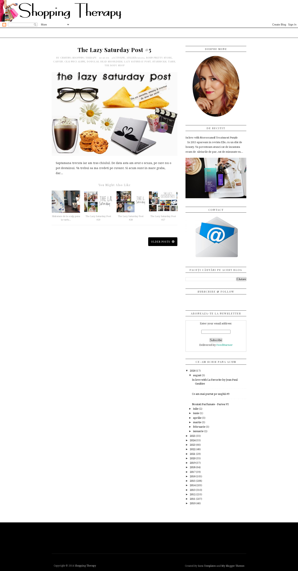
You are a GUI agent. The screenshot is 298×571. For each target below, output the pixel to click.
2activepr (118, 57)
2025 (193, 435)
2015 (193, 480)
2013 (193, 489)
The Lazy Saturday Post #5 (114, 49)
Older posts (161, 241)
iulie (196, 408)
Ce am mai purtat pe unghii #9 (210, 393)
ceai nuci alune (74, 61)
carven (58, 61)
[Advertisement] (150, 537)
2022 (193, 449)
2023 (193, 444)
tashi (171, 61)
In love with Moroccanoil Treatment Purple (211, 137)
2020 (193, 458)
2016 (193, 476)
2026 (193, 370)
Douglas (93, 61)
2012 (193, 494)
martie (197, 422)
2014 (193, 485)
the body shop (115, 65)
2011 (193, 498)
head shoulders (111, 61)
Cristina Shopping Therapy (79, 57)
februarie (199, 426)
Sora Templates (207, 566)
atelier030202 (135, 57)
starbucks (159, 61)
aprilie (197, 417)
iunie (196, 413)
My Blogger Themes (232, 566)
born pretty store (159, 57)
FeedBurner (224, 344)
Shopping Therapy (85, 565)
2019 (193, 462)
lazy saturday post (137, 61)
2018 (193, 467)
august (197, 375)
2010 (193, 503)
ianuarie (198, 431)
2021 (193, 453)
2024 (193, 440)
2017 (193, 471)
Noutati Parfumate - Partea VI (210, 404)
